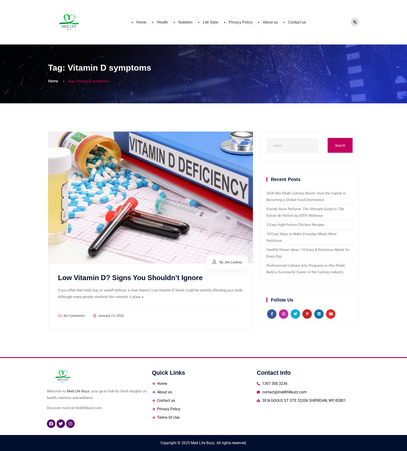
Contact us (297, 22)
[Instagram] (70, 423)
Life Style (210, 22)
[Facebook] (51, 423)
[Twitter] (61, 423)
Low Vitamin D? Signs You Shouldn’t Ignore (130, 278)
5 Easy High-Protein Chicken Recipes (295, 225)
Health (162, 22)
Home (141, 22)
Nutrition (185, 22)
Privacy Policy (240, 22)
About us (270, 22)
